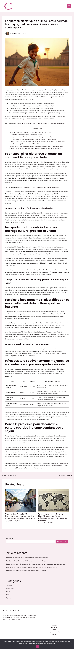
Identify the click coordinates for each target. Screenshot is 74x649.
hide (40, 128)
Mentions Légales (54, 632)
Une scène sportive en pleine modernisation (25, 144)
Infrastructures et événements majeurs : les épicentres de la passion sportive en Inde (36, 146)
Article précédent (10, 475)
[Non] (72, 644)
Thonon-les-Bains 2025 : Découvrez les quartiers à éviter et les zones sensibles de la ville (20, 516)
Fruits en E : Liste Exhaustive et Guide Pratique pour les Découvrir (27, 557)
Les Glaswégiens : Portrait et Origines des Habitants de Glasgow (40, 187)
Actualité (8, 521)
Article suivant (65, 475)
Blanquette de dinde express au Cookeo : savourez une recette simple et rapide (31, 567)
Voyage (8, 598)
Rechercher (10, 538)
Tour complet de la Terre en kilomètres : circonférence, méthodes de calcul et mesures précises (52, 517)
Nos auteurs (54, 627)
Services (54, 629)
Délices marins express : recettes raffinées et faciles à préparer (26, 570)
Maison (8, 595)
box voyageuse (61, 463)
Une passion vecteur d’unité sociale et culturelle (26, 134)
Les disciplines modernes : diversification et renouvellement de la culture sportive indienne (37, 141)
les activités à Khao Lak (56, 465)
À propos (54, 625)
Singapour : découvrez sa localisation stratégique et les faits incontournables (41, 123)
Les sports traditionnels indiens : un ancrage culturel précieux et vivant (31, 137)
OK (37, 646)
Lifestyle (9, 592)
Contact (54, 634)
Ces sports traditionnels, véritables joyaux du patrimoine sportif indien (33, 139)
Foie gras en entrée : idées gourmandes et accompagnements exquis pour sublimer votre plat (35, 564)
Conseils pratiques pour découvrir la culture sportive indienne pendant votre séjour (35, 148)
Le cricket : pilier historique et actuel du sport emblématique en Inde (30, 132)
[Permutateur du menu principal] (69, 6)
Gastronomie (10, 589)
